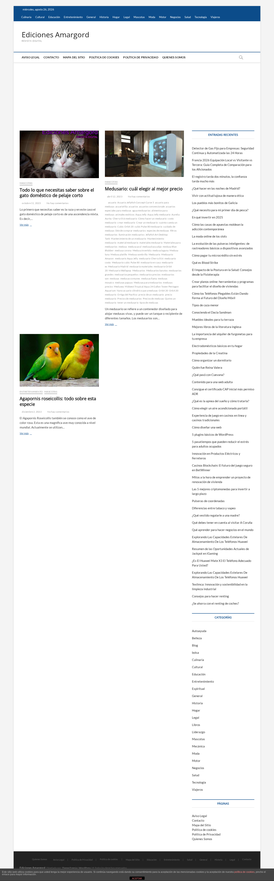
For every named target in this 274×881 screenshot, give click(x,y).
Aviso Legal (31, 57)
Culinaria (26, 17)
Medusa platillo (119, 254)
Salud (188, 17)
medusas (114, 278)
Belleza (197, 638)
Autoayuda (199, 631)
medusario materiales (141, 266)
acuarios (133, 206)
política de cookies (244, 872)
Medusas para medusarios (148, 282)
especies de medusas (158, 230)
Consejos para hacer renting (210, 596)
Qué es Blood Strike (205, 262)
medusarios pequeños (126, 274)
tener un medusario (128, 302)
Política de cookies (104, 57)
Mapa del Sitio (74, 57)
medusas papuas (124, 282)
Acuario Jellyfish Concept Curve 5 (135, 202)
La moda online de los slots (209, 236)
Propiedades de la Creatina (209, 353)
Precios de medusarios (129, 298)
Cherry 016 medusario (125, 218)
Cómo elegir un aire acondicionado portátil (220, 408)
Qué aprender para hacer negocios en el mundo (222, 530)
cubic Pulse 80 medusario (148, 226)
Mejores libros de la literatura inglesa (216, 327)
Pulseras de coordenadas (208, 501)
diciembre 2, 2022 (31, 411)
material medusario (127, 242)
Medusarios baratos (157, 270)
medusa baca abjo (152, 246)
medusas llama (149, 278)
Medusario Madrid (118, 266)
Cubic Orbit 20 (125, 226)
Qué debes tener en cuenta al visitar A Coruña (222, 522)
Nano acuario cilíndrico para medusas (137, 290)
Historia (104, 17)
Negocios (175, 17)
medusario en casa (150, 262)
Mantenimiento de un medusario (128, 238)
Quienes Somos (174, 57)
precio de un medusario (151, 294)
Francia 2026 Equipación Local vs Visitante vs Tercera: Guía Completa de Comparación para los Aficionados (222, 164)
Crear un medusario (147, 222)
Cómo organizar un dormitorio (211, 360)
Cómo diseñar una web (206, 427)
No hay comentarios (57, 203)
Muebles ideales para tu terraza (213, 319)
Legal (127, 17)
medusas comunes (130, 278)
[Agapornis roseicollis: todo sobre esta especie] (59, 360)
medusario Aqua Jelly (126, 258)
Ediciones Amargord (55, 34)
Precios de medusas (153, 298)
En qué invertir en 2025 (207, 217)
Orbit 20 (163, 290)
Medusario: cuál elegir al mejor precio (144, 189)
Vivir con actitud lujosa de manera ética (218, 195)
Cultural (40, 17)
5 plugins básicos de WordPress (212, 434)
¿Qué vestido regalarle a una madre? (216, 515)
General (91, 17)
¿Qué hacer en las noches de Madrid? (216, 188)
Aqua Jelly (140, 214)
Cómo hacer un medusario (152, 218)
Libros (196, 725)
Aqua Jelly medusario (158, 214)
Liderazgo (198, 732)
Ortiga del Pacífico (127, 294)
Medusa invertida (142, 250)
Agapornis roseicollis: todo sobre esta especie (58, 401)
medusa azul (134, 246)
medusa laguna (160, 250)
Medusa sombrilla (137, 254)
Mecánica (198, 746)
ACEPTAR (137, 878)
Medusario (154, 254)
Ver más (30, 225)
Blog (195, 645)
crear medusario (126, 222)
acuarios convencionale (152, 206)
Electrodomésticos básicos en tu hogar (217, 346)
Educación (54, 17)
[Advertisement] (137, 92)
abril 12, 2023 (114, 196)
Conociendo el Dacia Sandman (211, 312)
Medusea (119, 286)
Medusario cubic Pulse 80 (126, 262)
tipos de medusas (149, 302)
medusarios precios (150, 274)
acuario (112, 202)
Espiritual (198, 688)
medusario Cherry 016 (151, 258)
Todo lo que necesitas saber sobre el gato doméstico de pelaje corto (57, 192)
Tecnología (201, 17)
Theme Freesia (69, 867)
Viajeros (215, 17)
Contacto (51, 57)
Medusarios (138, 270)
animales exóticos (124, 214)
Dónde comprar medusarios (130, 230)
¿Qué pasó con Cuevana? (208, 375)
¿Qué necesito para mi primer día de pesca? (220, 210)
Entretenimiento (73, 17)
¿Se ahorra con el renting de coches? (215, 603)
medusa (123, 246)
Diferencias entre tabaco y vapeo (213, 508)
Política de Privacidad (140, 57)
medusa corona (123, 250)
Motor (162, 17)
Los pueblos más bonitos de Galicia (214, 203)
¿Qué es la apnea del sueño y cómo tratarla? (220, 401)
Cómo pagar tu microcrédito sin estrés (217, 255)
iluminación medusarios (131, 234)
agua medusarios (141, 210)
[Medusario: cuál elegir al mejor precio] (144, 154)
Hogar (116, 17)
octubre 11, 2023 (31, 203)
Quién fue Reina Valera (207, 367)
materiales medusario (151, 242)
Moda (152, 17)
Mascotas (139, 17)
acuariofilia (121, 206)
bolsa (195, 652)
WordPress (85, 867)
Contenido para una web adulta (212, 382)
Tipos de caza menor (205, 305)
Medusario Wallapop (120, 270)
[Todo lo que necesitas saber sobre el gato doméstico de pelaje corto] (59, 154)
